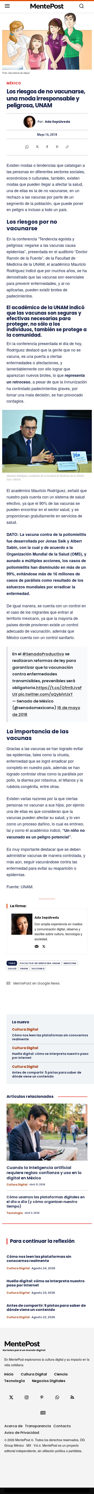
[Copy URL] (67, 147)
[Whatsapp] (57, 1397)
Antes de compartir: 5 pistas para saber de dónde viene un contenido (46, 1074)
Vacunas (38, 968)
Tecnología (15, 1213)
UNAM (24, 968)
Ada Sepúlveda (57, 122)
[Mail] (37, 946)
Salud (12, 968)
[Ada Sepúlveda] (30, 122)
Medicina (70, 963)
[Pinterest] (57, 147)
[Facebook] (47, 147)
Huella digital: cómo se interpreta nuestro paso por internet (50, 1056)
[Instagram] (26, 1397)
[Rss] (72, 1397)
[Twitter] (11, 1397)
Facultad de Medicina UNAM (40, 963)
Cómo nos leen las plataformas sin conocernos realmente (50, 1037)
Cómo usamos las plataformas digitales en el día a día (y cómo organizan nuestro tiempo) (46, 1202)
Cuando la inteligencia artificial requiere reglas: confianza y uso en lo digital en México (44, 1173)
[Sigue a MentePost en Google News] (42, 1413)
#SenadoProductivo (43, 654)
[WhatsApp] (27, 147)
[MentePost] (47, 6)
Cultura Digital (25, 1029)
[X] (37, 147)
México (14, 83)
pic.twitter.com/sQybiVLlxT (45, 694)
